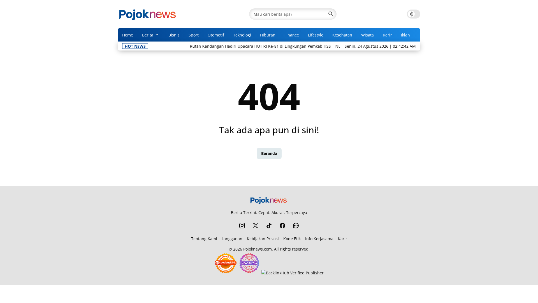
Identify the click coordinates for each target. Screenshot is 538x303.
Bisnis (174, 35)
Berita (147, 35)
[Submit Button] (331, 14)
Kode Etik (292, 238)
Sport (194, 35)
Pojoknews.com (257, 249)
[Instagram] (242, 225)
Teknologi (242, 35)
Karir (387, 35)
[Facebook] (282, 225)
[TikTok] (269, 225)
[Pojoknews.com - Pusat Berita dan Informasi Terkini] (148, 14)
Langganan (232, 238)
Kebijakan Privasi (263, 238)
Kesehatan (342, 35)
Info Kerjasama (319, 238)
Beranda (269, 153)
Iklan (405, 35)
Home (127, 35)
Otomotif (216, 35)
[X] (255, 225)
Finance (291, 35)
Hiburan (267, 35)
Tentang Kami (204, 238)
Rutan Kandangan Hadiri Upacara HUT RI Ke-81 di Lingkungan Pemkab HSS (255, 46)
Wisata (367, 35)
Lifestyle (315, 35)
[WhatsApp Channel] (296, 225)
